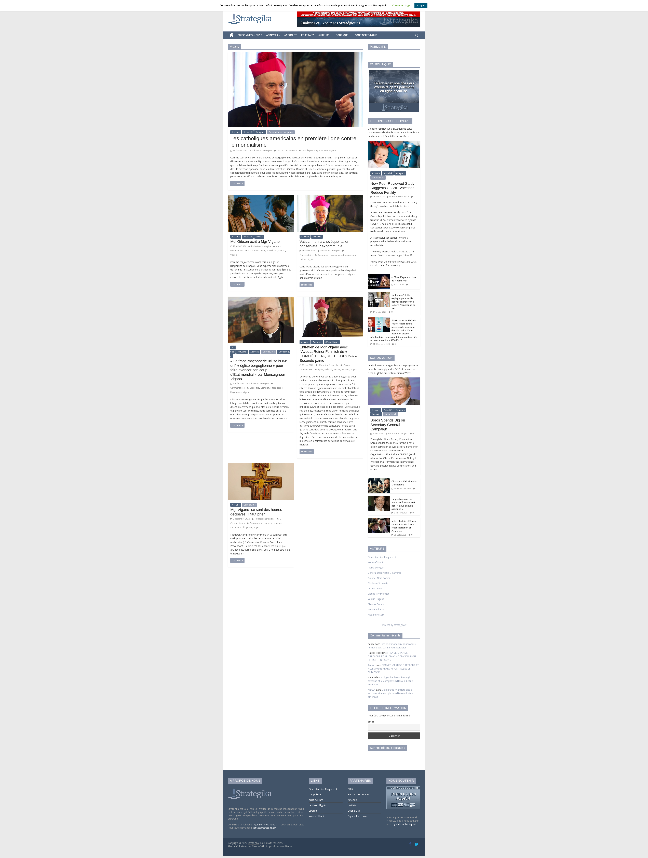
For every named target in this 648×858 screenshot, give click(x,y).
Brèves (259, 236)
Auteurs (323, 35)
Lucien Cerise (375, 588)
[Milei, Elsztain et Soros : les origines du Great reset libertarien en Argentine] (379, 519)
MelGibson (272, 250)
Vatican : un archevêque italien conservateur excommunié (324, 243)
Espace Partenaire (357, 816)
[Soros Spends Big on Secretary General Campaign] (394, 379)
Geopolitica (354, 810)
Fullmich (328, 369)
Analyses (272, 35)
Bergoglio (254, 387)
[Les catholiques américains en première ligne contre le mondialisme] (295, 54)
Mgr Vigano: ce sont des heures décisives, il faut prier (256, 512)
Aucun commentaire (287, 150)
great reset (276, 523)
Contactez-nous (366, 35)
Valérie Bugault (376, 599)
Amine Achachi (376, 609)
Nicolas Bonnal (376, 604)
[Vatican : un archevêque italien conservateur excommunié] (330, 197)
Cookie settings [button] (401, 5)
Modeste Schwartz (378, 583)
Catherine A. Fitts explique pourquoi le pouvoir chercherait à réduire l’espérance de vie (403, 301)
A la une (236, 132)
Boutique (342, 35)
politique (352, 255)
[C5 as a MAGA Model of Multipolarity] (379, 480)
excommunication (256, 250)
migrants (318, 150)
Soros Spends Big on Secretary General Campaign (387, 424)
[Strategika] (231, 35)
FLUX (350, 789)
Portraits (307, 35)
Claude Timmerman (378, 593)
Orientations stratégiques (280, 132)
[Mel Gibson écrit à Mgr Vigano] (261, 197)
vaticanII (345, 369)
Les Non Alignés (318, 805)
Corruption (323, 255)
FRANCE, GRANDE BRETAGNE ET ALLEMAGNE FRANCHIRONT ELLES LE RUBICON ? (392, 656)
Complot (265, 387)
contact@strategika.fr (264, 827)
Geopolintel (315, 794)
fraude (266, 523)
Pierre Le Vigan (376, 567)
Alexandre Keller (376, 614)
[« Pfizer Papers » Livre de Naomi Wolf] (379, 275)
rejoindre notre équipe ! (404, 824)
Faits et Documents (358, 794)
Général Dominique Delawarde (384, 572)
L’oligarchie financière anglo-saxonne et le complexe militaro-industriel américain (390, 681)
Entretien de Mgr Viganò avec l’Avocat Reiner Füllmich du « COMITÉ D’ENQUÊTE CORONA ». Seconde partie (329, 354)
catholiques (307, 150)
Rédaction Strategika (262, 150)
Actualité (290, 35)
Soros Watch (390, 414)
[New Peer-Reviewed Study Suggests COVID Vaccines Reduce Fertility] (394, 142)
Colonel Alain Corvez (379, 578)
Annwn (371, 665)
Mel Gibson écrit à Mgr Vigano (255, 241)
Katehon (352, 799)
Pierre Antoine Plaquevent (382, 557)
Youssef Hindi (375, 562)
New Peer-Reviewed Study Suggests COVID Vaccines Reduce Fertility (392, 188)
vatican (281, 250)
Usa (326, 150)
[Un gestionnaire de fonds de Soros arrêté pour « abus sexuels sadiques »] (379, 497)
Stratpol (313, 810)
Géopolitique (331, 342)
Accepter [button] (420, 5)
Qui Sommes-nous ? (249, 35)
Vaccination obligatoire (241, 527)
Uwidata (352, 805)
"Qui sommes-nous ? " (267, 824)
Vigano (332, 150)
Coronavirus (269, 351)
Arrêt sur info (316, 799)
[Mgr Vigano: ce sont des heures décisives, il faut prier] (261, 465)
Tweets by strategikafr (394, 625)
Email (371, 721)
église (273, 387)
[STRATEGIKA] (250, 788)
